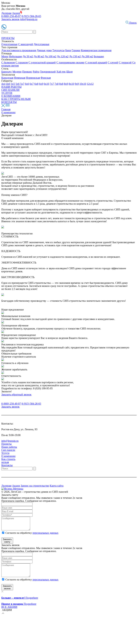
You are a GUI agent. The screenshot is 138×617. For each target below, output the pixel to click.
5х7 (22, 83)
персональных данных (45, 532)
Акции (16, 13)
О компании (8, 456)
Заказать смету (7, 540)
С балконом (8, 62)
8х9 (66, 83)
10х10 (82, 83)
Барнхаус (6, 71)
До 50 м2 (28, 56)
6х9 (41, 83)
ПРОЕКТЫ (7, 38)
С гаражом (21, 62)
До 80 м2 (39, 56)
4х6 (8, 83)
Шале (69, 71)
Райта (36, 71)
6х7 (32, 83)
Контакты (7, 465)
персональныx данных (45, 579)
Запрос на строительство (35, 485)
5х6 (17, 83)
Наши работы (9, 446)
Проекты (6, 443)
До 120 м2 (62, 56)
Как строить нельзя (8, 461)
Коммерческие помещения (96, 50)
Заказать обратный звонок (16, 394)
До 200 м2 (87, 56)
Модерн (17, 71)
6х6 (27, 83)
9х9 (77, 83)
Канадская (7, 77)
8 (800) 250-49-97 (11, 16)
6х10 (46, 83)
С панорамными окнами (70, 62)
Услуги (5, 453)
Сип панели (8, 450)
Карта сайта (56, 485)
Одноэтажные (9, 44)
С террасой (125, 62)
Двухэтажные (41, 44)
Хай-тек (61, 71)
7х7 (52, 83)
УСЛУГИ (6, 93)
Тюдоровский (48, 71)
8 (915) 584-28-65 (31, 16)
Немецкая (19, 77)
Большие (99, 56)
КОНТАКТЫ (9, 102)
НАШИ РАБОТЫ (11, 86)
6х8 (36, 83)
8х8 (61, 83)
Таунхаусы (58, 50)
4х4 (3, 83)
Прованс (27, 71)
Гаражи (76, 50)
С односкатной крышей (42, 62)
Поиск (133, 22)
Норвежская (33, 77)
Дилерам (6, 13)
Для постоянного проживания (18, 50)
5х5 (13, 83)
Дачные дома (44, 50)
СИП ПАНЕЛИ (10, 89)
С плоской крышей (96, 62)
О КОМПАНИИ (10, 96)
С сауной (113, 62)
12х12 (90, 83)
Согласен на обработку (31, 532)
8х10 (71, 83)
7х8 (57, 83)
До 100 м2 (50, 56)
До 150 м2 (75, 56)
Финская (46, 77)
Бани (68, 50)
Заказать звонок (10, 19)
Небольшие (15, 56)
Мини (4, 56)
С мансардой (25, 44)
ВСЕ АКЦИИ (9, 606)
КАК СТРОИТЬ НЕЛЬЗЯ (16, 99)
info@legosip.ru (28, 19)
